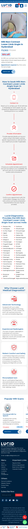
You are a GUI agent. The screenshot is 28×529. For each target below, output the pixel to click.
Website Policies (5, 483)
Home (3, 463)
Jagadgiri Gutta (8, 259)
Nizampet (6, 257)
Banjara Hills (7, 226)
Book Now (8, 431)
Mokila (18, 259)
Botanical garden (6, 275)
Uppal (5, 233)
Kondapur (19, 242)
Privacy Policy (5, 485)
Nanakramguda (21, 237)
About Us (3, 465)
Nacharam (19, 266)
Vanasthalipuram (8, 248)
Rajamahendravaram (21, 278)
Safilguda (6, 246)
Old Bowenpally (21, 255)
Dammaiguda (7, 261)
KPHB (18, 244)
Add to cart (6, 71)
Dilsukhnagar (20, 228)
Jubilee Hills (19, 235)
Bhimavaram (20, 268)
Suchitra (18, 250)
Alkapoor (6, 239)
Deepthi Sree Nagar (20, 275)
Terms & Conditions (6, 481)
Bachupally (19, 253)
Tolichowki (6, 255)
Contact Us (4, 469)
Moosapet (6, 253)
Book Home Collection (18, 467)
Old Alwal (19, 239)
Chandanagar (7, 242)
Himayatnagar (20, 231)
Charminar (19, 233)
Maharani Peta (20, 264)
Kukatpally (6, 228)
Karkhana (19, 226)
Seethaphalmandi (8, 270)
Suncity (5, 235)
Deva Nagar (6, 266)
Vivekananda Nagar (20, 271)
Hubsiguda (6, 250)
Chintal (5, 237)
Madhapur (6, 268)
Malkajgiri (19, 261)
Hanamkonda (7, 264)
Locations (3, 471)
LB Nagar (19, 248)
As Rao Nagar (7, 231)
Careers (3, 467)
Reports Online (16, 463)
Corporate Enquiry (17, 469)
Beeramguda (20, 257)
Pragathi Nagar (8, 244)
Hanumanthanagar (8, 278)
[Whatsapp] (25, 522)
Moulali (18, 246)
